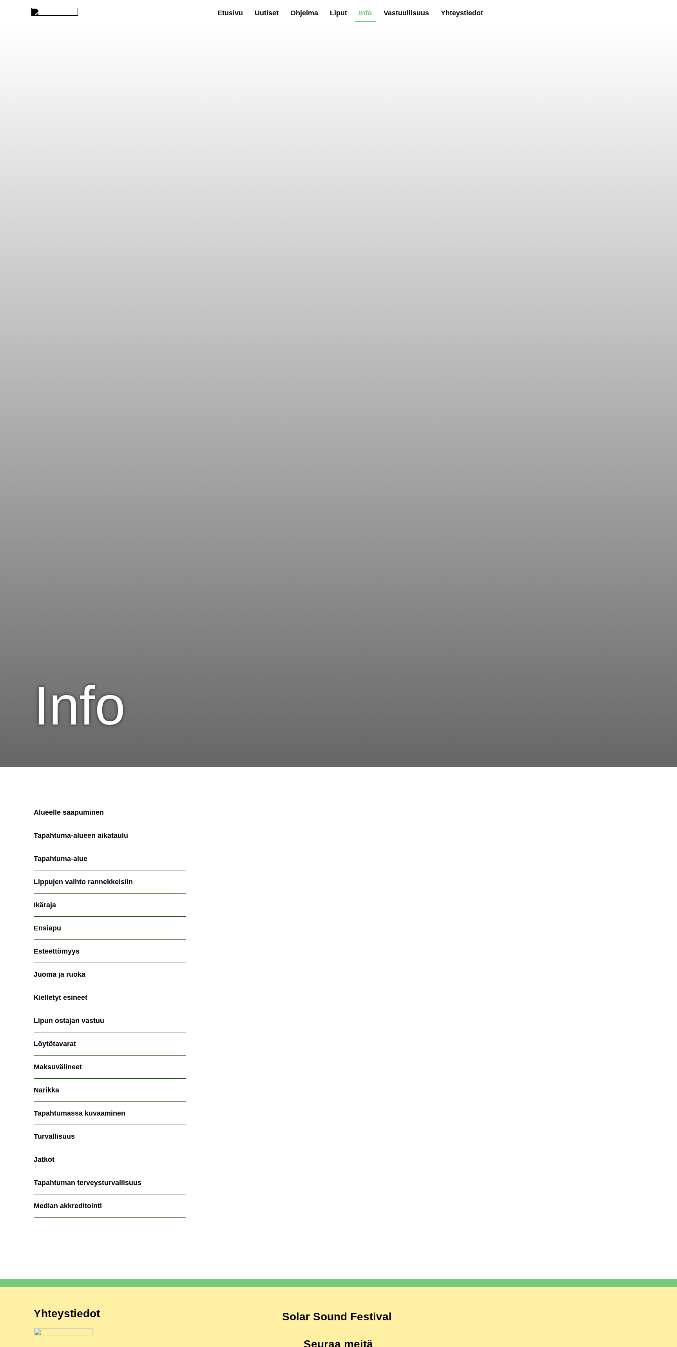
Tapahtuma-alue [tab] (60, 859)
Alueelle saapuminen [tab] (69, 812)
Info (365, 13)
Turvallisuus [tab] (54, 1136)
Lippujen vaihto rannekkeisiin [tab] (83, 882)
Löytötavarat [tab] (55, 1044)
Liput (338, 13)
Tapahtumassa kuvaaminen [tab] (79, 1113)
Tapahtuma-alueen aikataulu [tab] (81, 835)
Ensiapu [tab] (47, 928)
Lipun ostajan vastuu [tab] (69, 1021)
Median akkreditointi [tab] (68, 1206)
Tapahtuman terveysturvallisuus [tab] (87, 1183)
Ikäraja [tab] (45, 905)
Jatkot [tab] (44, 1159)
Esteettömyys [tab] (57, 951)
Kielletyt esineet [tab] (60, 997)
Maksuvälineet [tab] (58, 1067)
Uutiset (267, 13)
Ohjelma (304, 13)
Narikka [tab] (46, 1090)
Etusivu (230, 13)
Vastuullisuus (406, 13)
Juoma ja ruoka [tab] (59, 974)
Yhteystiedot (462, 13)
